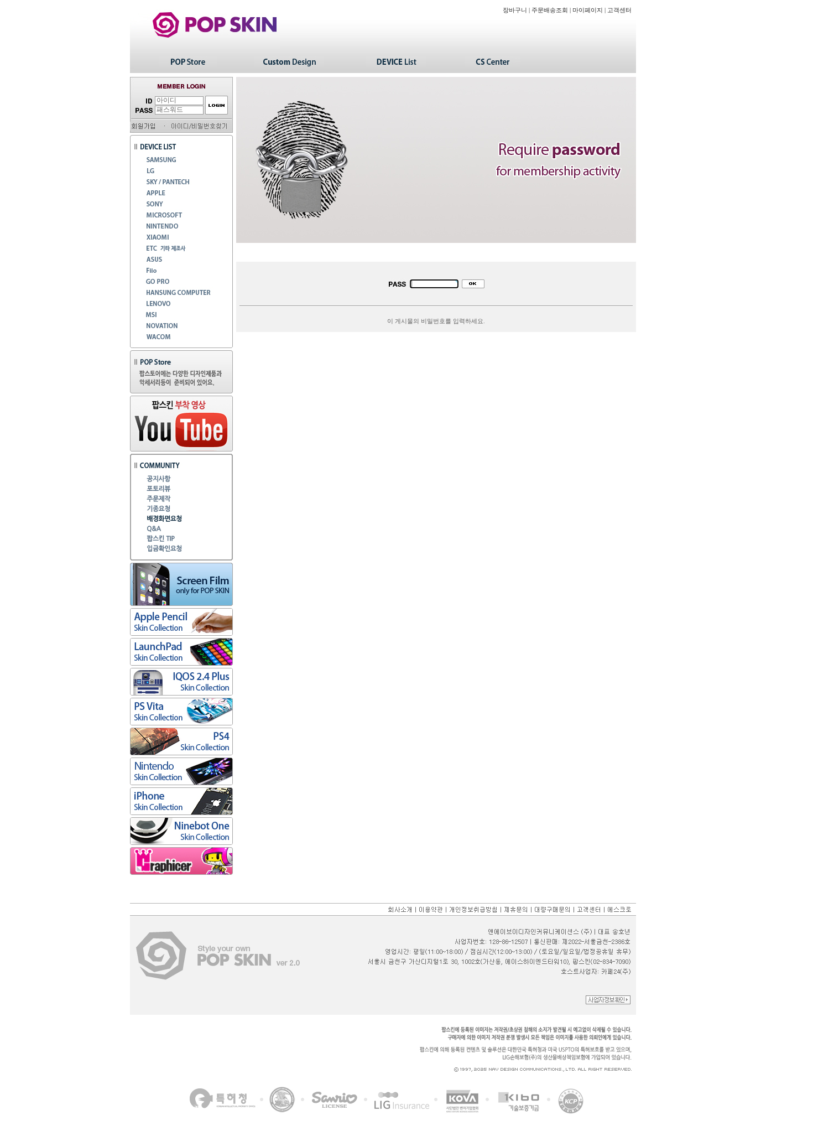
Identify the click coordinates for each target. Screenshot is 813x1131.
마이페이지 (587, 10)
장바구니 (515, 10)
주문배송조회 (549, 10)
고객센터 (619, 10)
